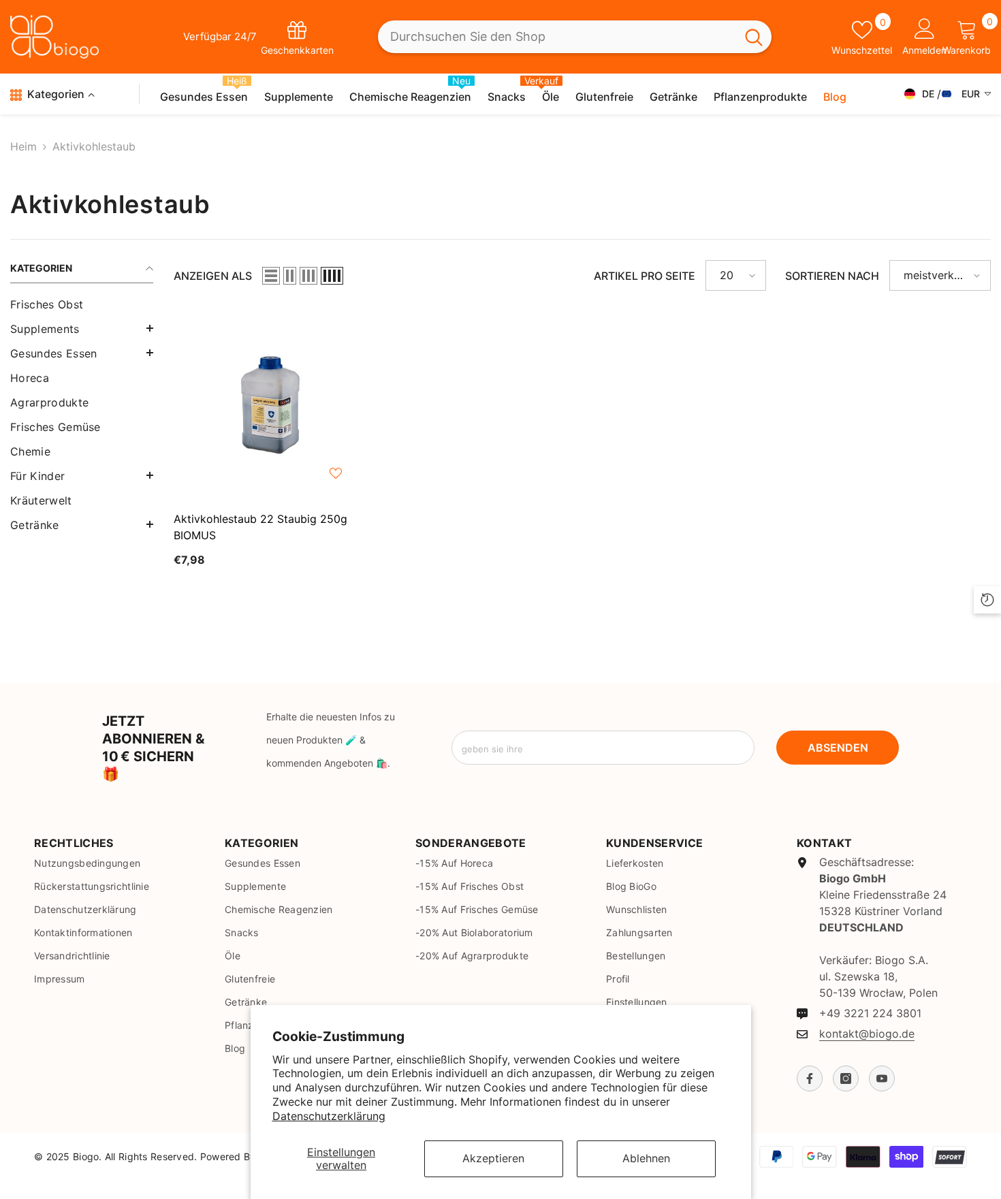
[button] (81, 328)
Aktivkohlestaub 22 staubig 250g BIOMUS (260, 527)
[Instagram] (846, 1078)
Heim (23, 146)
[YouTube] (882, 1078)
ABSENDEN (838, 747)
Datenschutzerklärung (328, 1116)
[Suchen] (575, 37)
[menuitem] (81, 304)
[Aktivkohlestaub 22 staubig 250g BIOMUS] (268, 405)
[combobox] (557, 37)
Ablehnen (646, 1158)
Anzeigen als (213, 276)
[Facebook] (810, 1078)
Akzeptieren (493, 1158)
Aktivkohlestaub (94, 146)
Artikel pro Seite (644, 276)
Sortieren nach (832, 276)
